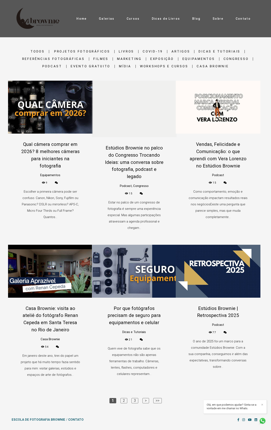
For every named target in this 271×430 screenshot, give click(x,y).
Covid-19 (153, 51)
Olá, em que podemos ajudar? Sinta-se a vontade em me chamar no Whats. (231, 406)
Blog (196, 18)
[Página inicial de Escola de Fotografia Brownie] (39, 18)
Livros (126, 51)
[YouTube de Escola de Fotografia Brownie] (250, 420)
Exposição (162, 59)
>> (157, 400)
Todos (37, 51)
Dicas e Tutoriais (219, 51)
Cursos (133, 18)
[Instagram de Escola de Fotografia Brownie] (243, 420)
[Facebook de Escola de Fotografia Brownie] (238, 420)
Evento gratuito (90, 66)
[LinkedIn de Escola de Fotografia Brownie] (255, 420)
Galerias (106, 18)
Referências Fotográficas (53, 59)
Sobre (218, 18)
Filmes (101, 59)
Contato (243, 18)
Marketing (129, 59)
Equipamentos (199, 59)
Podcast (52, 66)
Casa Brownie (213, 66)
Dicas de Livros (166, 18)
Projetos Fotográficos (82, 51)
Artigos (180, 51)
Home (81, 18)
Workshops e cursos (164, 66)
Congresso (236, 59)
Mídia (125, 66)
